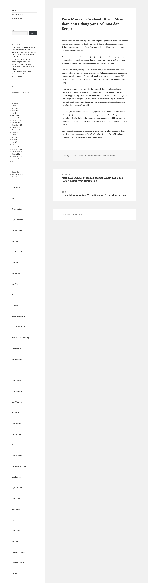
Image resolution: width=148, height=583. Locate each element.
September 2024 (17, 156)
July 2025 (15, 137)
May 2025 (15, 142)
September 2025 (17, 132)
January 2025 (16, 147)
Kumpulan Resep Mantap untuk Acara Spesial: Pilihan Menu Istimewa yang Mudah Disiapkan (24, 54)
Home (14, 10)
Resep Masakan (17, 19)
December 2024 (17, 149)
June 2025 (15, 139)
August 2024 (16, 159)
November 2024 (17, 151)
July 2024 (15, 161)
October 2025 (16, 130)
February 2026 (16, 120)
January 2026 (16, 122)
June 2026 (15, 110)
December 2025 (17, 125)
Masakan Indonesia (18, 14)
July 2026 (15, 108)
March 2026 (15, 118)
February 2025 (16, 144)
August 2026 (16, 106)
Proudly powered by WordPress (72, 214)
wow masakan (109, 156)
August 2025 (16, 135)
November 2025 (17, 127)
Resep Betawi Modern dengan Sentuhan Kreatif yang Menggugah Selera (23, 66)
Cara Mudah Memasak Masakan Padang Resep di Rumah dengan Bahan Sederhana (22, 74)
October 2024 (16, 154)
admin (81, 156)
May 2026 (15, 113)
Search (14, 30)
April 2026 (15, 115)
